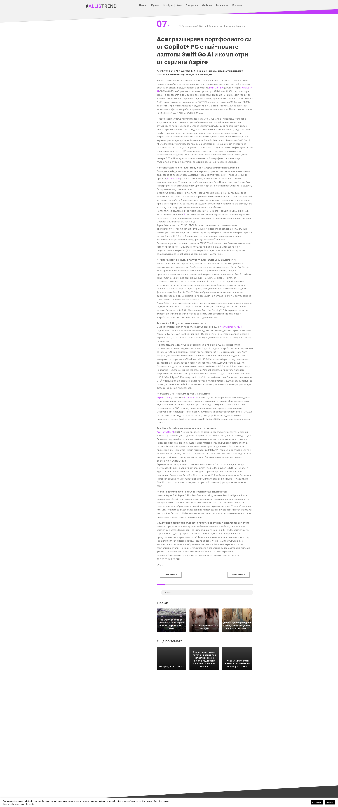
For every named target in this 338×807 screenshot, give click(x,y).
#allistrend (202, 26)
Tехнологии (215, 26)
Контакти (237, 5)
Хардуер (240, 26)
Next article (238, 574)
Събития (207, 5)
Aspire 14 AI (173, 178)
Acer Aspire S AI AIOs (231, 326)
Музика (155, 5)
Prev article (171, 574)
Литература (192, 5)
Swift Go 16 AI (216, 87)
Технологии (222, 5)
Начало (143, 5)
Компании (229, 26)
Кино (179, 5)
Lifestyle (168, 5)
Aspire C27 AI (191, 397)
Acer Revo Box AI (165, 431)
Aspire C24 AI (164, 397)
